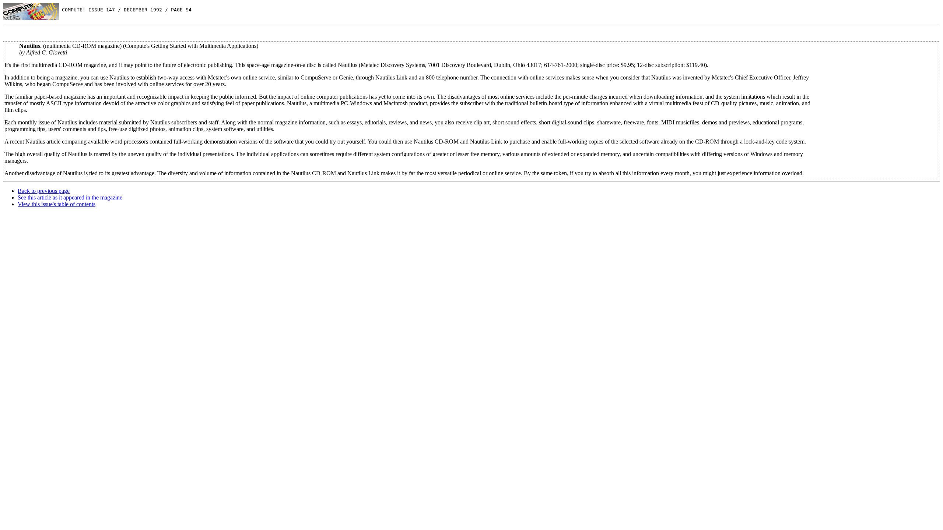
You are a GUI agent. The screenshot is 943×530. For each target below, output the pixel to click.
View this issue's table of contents (56, 204)
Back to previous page (44, 191)
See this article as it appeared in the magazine (70, 197)
